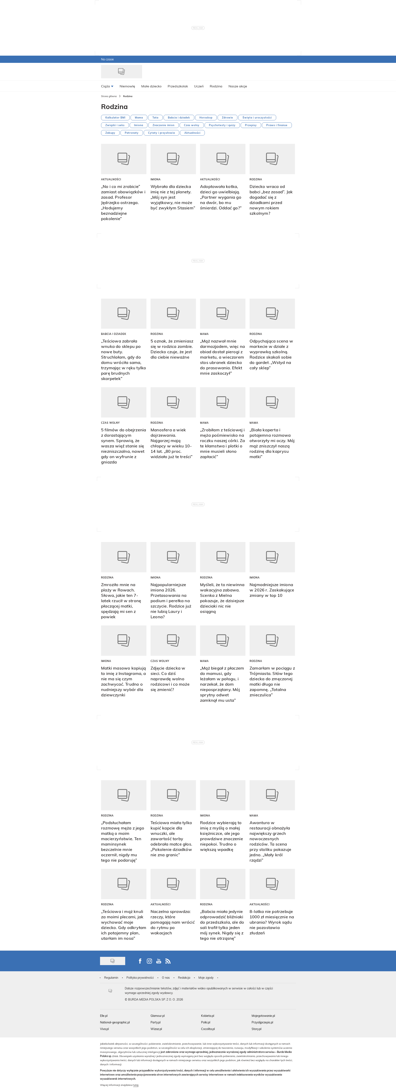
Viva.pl (104, 1029)
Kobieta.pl (207, 1016)
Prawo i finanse (277, 125)
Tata (155, 117)
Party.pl (155, 1022)
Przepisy (251, 125)
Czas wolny (191, 125)
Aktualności (192, 132)
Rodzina (256, 179)
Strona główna (109, 96)
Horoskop (205, 117)
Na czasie (107, 59)
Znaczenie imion (163, 125)
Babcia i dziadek (179, 117)
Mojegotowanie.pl (263, 1016)
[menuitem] (107, 86)
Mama (139, 117)
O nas (166, 978)
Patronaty (132, 132)
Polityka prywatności (140, 978)
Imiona (138, 125)
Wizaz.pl (156, 1029)
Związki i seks (115, 125)
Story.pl (256, 1029)
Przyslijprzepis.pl (262, 1022)
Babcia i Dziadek (113, 334)
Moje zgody (205, 978)
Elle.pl (103, 1016)
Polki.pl (205, 1022)
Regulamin (111, 978)
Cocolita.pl (208, 1029)
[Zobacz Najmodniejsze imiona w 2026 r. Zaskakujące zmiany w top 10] (272, 557)
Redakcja (184, 978)
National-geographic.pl (115, 1022)
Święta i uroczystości (257, 117)
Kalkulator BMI (115, 117)
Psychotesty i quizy (222, 125)
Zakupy (110, 132)
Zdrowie (227, 117)
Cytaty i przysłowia (161, 132)
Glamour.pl (158, 1016)
